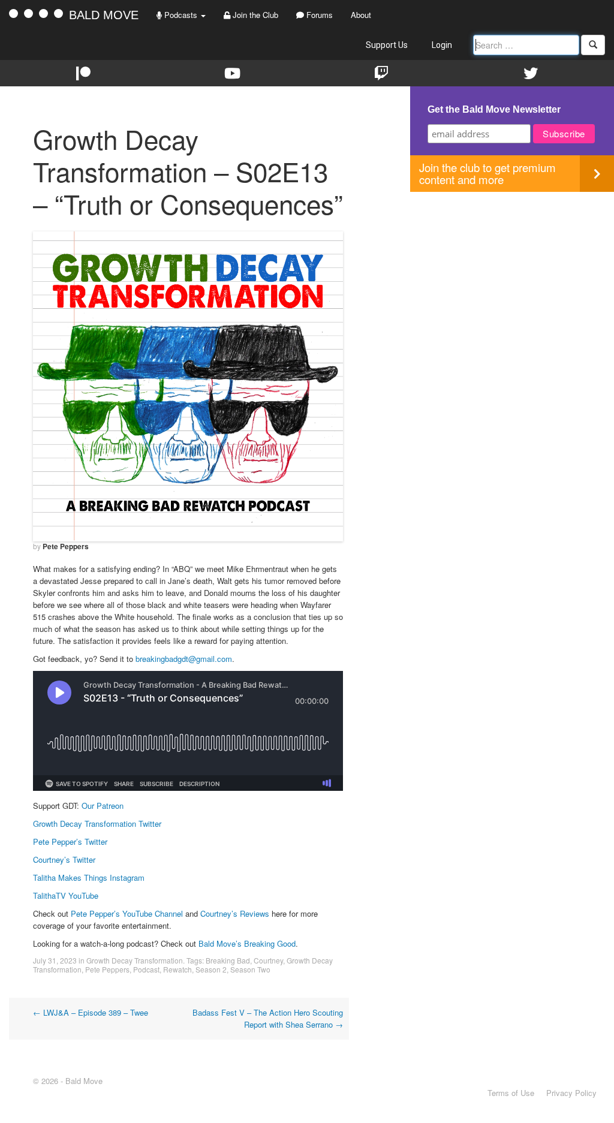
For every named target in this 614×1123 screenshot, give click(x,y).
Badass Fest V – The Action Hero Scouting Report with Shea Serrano (267, 1018)
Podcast (146, 969)
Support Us (387, 45)
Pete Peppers (66, 546)
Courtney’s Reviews (234, 913)
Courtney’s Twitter (64, 859)
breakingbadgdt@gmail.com (184, 658)
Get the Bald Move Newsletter (494, 109)
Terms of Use (510, 1092)
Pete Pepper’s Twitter (70, 841)
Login (442, 45)
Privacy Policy (571, 1092)
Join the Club (254, 14)
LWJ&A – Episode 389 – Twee (90, 1012)
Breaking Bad (228, 960)
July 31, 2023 (55, 960)
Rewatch (177, 969)
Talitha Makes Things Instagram (89, 877)
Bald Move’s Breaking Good (247, 943)
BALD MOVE (104, 15)
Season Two (250, 969)
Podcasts (181, 14)
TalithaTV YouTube (65, 895)
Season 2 (211, 969)
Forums (318, 14)
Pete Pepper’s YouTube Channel (127, 913)
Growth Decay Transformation (134, 960)
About (361, 14)
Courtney (268, 960)
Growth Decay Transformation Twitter (97, 823)
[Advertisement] (512, 276)
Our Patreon (103, 805)
